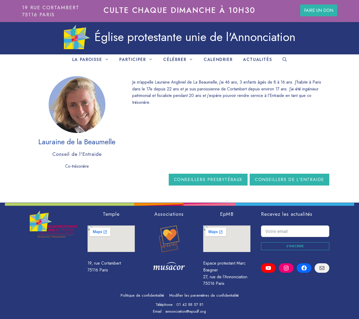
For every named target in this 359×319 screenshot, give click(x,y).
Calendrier (218, 59)
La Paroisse (87, 59)
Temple (111, 214)
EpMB (227, 214)
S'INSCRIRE (295, 246)
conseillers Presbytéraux (208, 180)
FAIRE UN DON (318, 10)
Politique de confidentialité (142, 295)
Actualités (257, 59)
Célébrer (174, 59)
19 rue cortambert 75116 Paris (50, 11)
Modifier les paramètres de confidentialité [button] (204, 295)
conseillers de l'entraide (289, 180)
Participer (132, 59)
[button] (284, 59)
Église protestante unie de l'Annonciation (194, 36)
